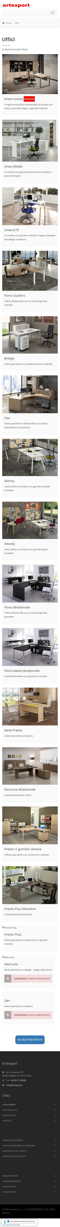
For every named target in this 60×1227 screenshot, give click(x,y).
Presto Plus (12, 934)
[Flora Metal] (31, 647)
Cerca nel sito (9, 1115)
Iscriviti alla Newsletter (14, 1156)
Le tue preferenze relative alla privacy (22, 1221)
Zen (7, 1000)
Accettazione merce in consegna (19, 1145)
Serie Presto (13, 730)
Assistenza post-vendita (15, 1151)
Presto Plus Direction (20, 909)
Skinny (9, 481)
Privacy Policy (10, 1186)
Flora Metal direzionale (22, 671)
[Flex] (31, 394)
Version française (11, 1181)
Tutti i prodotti (10, 1110)
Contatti (7, 1120)
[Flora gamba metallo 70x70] (31, 271)
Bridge (9, 358)
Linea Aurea (13, 99)
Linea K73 (11, 230)
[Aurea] (31, 74)
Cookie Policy (9, 1192)
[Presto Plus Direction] (31, 885)
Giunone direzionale (19, 789)
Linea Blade (13, 166)
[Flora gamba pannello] (31, 584)
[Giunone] (31, 766)
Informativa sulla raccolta (11, 1225)
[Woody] (31, 520)
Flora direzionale (17, 607)
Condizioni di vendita (13, 1140)
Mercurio (11, 964)
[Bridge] (31, 335)
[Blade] (31, 141)
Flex (7, 418)
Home (8, 23)
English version (10, 1176)
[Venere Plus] (31, 825)
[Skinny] (31, 457)
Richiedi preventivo (30, 1039)
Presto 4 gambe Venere (22, 849)
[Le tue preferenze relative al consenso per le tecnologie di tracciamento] (5, 1222)
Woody (9, 544)
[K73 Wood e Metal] (31, 206)
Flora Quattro (14, 295)
